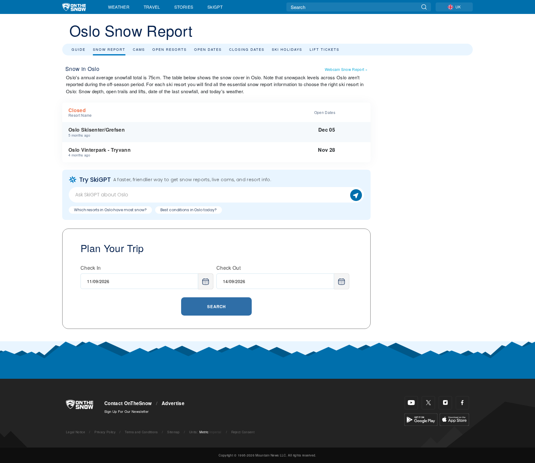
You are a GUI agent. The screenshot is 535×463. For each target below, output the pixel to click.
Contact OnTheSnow (128, 403)
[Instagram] (445, 402)
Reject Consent (242, 432)
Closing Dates (246, 49)
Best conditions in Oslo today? (188, 209)
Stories (183, 7)
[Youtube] (411, 402)
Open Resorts (169, 49)
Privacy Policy (104, 432)
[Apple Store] (454, 419)
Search (216, 306)
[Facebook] (462, 402)
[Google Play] (420, 419)
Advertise (173, 403)
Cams (139, 49)
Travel (152, 7)
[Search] (424, 6)
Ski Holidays (287, 49)
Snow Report (109, 49)
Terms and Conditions (141, 432)
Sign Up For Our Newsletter (126, 411)
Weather (118, 7)
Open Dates (208, 49)
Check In (90, 267)
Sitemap (173, 432)
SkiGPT (215, 7)
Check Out (228, 267)
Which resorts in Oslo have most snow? (110, 209)
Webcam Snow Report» (346, 69)
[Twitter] (428, 402)
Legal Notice (75, 432)
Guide (78, 49)
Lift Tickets (324, 49)
